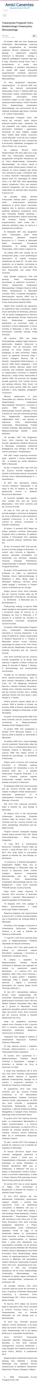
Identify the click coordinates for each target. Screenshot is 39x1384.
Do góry (34, 1377)
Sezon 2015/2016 (13, 1337)
